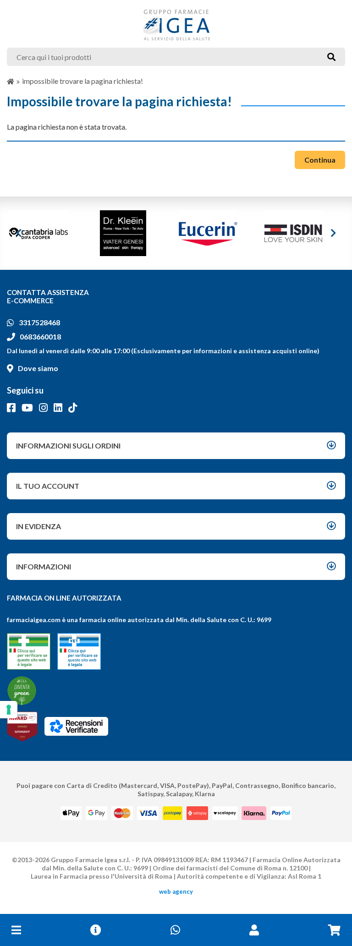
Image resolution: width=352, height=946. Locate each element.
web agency (176, 891)
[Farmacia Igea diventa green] (22, 690)
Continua (320, 159)
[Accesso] (254, 930)
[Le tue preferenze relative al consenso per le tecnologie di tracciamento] (8, 709)
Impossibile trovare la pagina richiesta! (82, 81)
